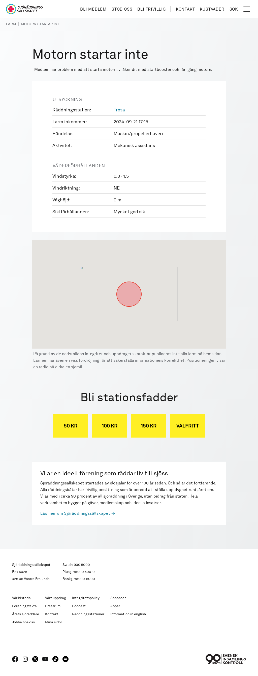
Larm (11, 24)
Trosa (119, 109)
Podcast (79, 606)
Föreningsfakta (24, 606)
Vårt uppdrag (55, 598)
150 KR (148, 426)
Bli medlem (93, 9)
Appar (115, 606)
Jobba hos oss (23, 622)
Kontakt (185, 9)
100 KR (109, 426)
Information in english (128, 614)
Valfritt (187, 426)
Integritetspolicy (86, 598)
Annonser (118, 598)
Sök (234, 9)
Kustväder (212, 9)
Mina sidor (53, 622)
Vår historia (21, 598)
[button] (129, 281)
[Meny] (246, 9)
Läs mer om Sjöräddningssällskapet (75, 513)
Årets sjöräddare (25, 614)
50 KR (70, 426)
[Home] (24, 9)
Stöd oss (122, 9)
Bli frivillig (151, 9)
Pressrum (52, 606)
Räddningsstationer (88, 614)
